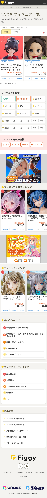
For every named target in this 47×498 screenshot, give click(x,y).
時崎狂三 (10, 392)
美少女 (4, 62)
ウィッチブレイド (13, 354)
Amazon (19, 78)
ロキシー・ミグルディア (16, 386)
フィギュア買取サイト (15, 424)
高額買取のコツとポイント (17, 430)
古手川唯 (10, 380)
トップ (3, 7)
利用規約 (23, 476)
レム (8, 398)
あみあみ (4, 78)
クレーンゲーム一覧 (14, 443)
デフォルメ (35, 62)
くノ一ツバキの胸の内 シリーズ (8, 83)
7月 (13, 121)
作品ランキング (12, 320)
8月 (21, 121)
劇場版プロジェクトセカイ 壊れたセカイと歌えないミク (24, 334)
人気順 (15, 32)
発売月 (6, 128)
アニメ (28, 62)
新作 (6, 99)
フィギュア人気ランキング (17, 187)
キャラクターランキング (16, 366)
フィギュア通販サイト (15, 418)
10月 (35, 121)
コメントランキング (14, 268)
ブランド (23, 113)
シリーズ (7, 106)
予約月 (6, 121)
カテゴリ (38, 99)
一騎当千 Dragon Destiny (17, 327)
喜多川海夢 (11, 374)
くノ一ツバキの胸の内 (24, 7)
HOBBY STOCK (36, 144)
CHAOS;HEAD (12, 348)
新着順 (6, 32)
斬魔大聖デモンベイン (15, 342)
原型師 (37, 113)
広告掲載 (20, 472)
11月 (42, 121)
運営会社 (29, 472)
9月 (28, 121)
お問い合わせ (39, 472)
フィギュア (11, 7)
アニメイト (12, 78)
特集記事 (8, 411)
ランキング (23, 99)
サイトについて (8, 472)
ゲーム (11, 62)
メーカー (7, 113)
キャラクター (39, 106)
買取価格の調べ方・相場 (16, 437)
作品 (21, 106)
